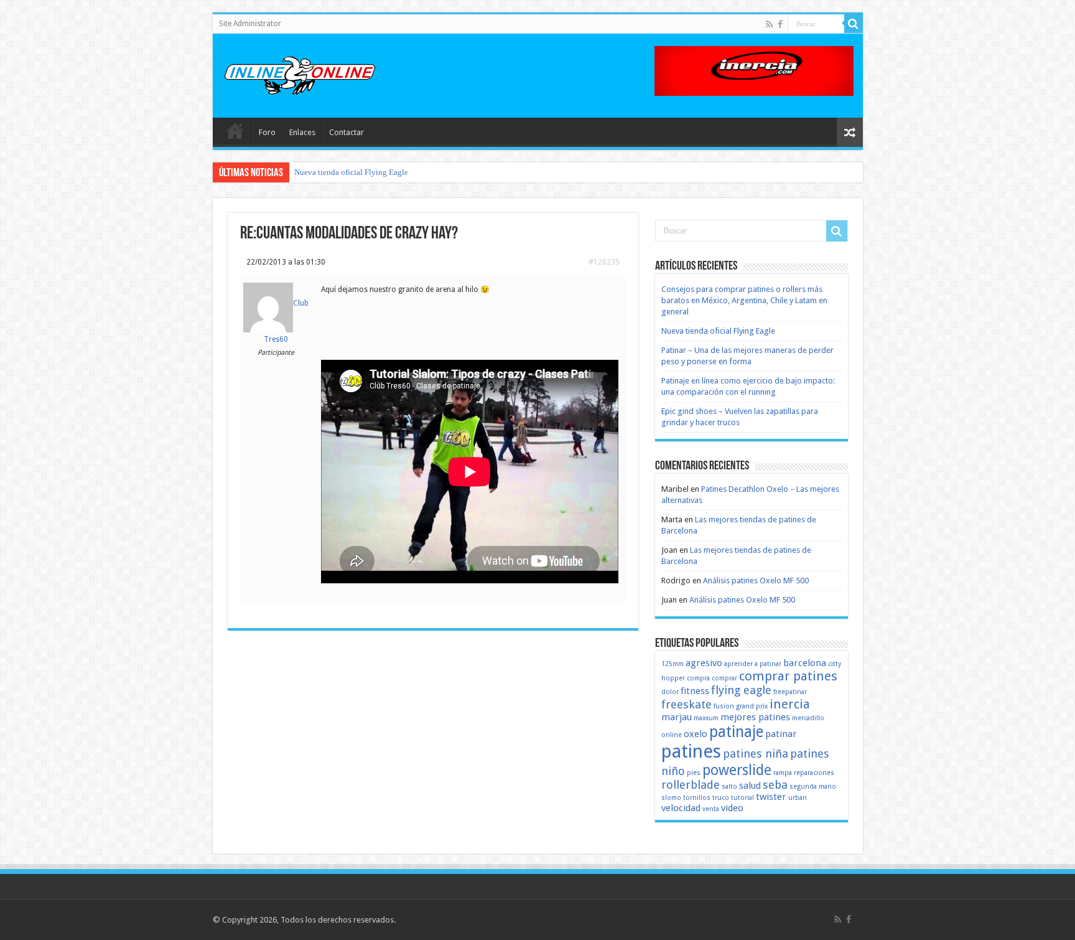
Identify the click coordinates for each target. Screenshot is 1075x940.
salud (750, 785)
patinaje (736, 732)
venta (710, 809)
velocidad (680, 808)
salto (729, 787)
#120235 (604, 262)
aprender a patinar (752, 664)
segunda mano (812, 787)
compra (698, 678)
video (732, 808)
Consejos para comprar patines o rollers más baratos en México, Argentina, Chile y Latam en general (744, 300)
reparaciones (814, 773)
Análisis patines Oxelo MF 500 (756, 580)
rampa (782, 773)
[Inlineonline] (300, 73)
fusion (724, 706)
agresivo (704, 663)
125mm (672, 664)
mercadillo (808, 718)
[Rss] (769, 24)
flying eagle (741, 690)
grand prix (752, 706)
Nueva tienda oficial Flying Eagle (351, 172)
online (671, 735)
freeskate (686, 704)
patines (691, 751)
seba (775, 784)
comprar (724, 678)
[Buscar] (853, 23)
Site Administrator (250, 23)
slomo (671, 798)
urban (797, 798)
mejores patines (755, 717)
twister (771, 796)
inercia (790, 704)
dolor (670, 692)
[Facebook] (780, 24)
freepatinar (790, 692)
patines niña (755, 753)
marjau (676, 717)
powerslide (736, 770)
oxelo (695, 734)
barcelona (804, 663)
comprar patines (788, 676)
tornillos (696, 798)
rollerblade (690, 784)
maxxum (706, 718)
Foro (267, 132)
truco (720, 798)
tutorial (742, 798)
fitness (695, 691)
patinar (781, 734)
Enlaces (302, 132)
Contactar (346, 132)
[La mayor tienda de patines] (754, 70)
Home (235, 131)
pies (693, 773)
